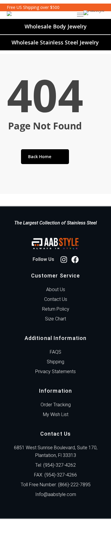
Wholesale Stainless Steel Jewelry (55, 42)
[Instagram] (63, 259)
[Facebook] (75, 259)
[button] (80, 15)
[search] (57, 14)
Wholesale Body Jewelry (56, 26)
